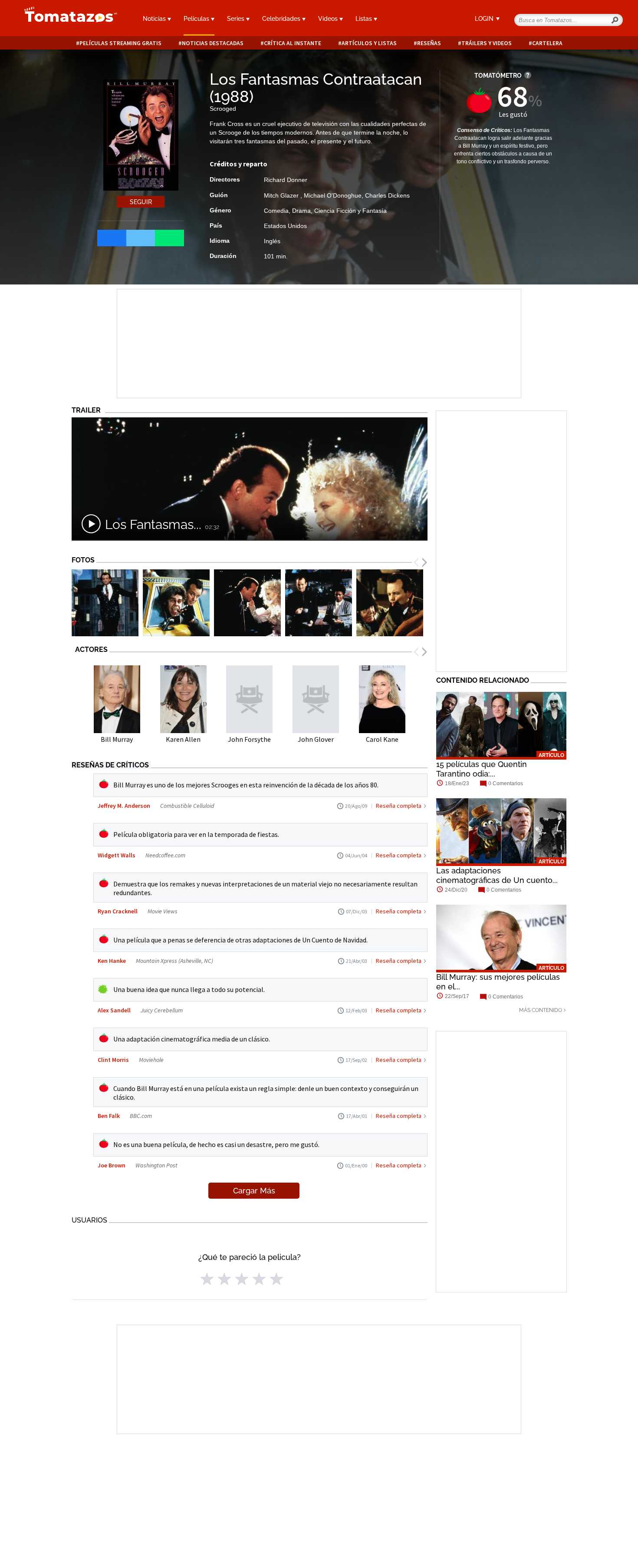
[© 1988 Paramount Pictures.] (105, 603)
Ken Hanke (112, 961)
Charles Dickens (387, 195)
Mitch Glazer (282, 195)
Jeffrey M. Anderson (124, 806)
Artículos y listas (369, 43)
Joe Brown (111, 1165)
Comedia (276, 210)
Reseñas (429, 43)
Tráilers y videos (486, 43)
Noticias (155, 18)
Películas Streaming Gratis (120, 43)
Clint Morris (113, 1060)
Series (236, 18)
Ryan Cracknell (118, 911)
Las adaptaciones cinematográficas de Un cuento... (497, 875)
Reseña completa (398, 806)
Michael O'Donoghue (333, 195)
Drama (301, 210)
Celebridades (282, 18)
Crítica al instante (292, 43)
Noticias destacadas (212, 43)
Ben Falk (109, 1116)
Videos (328, 18)
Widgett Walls (116, 855)
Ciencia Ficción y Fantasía (350, 210)
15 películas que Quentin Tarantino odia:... (481, 769)
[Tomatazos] (67, 19)
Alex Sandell (114, 1010)
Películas (197, 18)
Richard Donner (285, 179)
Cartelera (547, 43)
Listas (364, 18)
